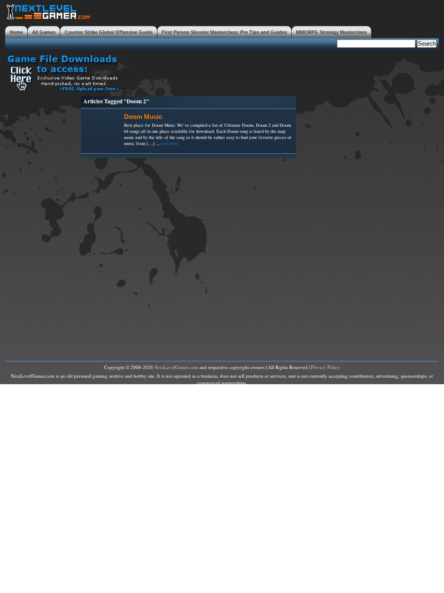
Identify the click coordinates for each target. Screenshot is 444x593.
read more (169, 143)
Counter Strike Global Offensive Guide (109, 32)
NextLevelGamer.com (176, 367)
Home (16, 32)
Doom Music (143, 116)
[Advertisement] (281, 72)
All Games (44, 32)
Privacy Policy (325, 367)
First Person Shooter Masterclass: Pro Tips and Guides (224, 32)
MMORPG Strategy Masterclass (331, 32)
